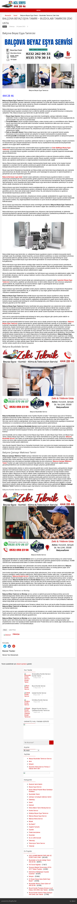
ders (30, 761)
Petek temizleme (34, 832)
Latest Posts (12, 630)
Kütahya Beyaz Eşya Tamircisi (38, 813)
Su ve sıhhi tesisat (35, 838)
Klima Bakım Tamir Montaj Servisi (40, 808)
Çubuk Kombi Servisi (39, 693)
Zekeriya (11, 26)
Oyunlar (31, 830)
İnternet (31, 805)
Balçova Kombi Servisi (20, 576)
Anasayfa (8, 15)
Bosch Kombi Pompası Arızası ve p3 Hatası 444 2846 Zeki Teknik (41, 889)
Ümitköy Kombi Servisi (40, 700)
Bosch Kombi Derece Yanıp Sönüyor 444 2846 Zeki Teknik (40, 893)
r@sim (73, 901)
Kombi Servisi (33, 810)
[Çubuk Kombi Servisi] (27, 696)
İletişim (31, 764)
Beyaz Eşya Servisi (35, 787)
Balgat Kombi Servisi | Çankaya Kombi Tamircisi (41, 709)
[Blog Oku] (14, 7)
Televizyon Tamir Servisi (37, 843)
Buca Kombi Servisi (38, 686)
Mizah (31, 821)
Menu (38, 10)
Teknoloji (32, 840)
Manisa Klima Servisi (36, 819)
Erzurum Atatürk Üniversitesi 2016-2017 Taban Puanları (40, 868)
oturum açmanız (21, 664)
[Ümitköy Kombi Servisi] (27, 705)
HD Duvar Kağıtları (35, 865)
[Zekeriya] (7, 635)
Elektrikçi (32, 800)
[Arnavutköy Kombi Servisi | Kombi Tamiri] (27, 682)
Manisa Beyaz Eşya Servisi (38, 816)
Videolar (31, 846)
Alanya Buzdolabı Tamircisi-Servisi (40, 759)
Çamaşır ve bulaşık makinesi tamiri (40, 797)
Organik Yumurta (34, 827)
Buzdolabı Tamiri (34, 794)
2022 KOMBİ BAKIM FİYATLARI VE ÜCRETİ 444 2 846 (40, 856)
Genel (15, 15)
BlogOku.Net (13, 901)
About (5, 630)
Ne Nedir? (32, 824)
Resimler (32, 835)
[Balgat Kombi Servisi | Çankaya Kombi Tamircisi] (27, 717)
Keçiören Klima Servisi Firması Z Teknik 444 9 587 (39, 767)
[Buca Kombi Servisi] (27, 689)
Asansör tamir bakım (35, 784)
